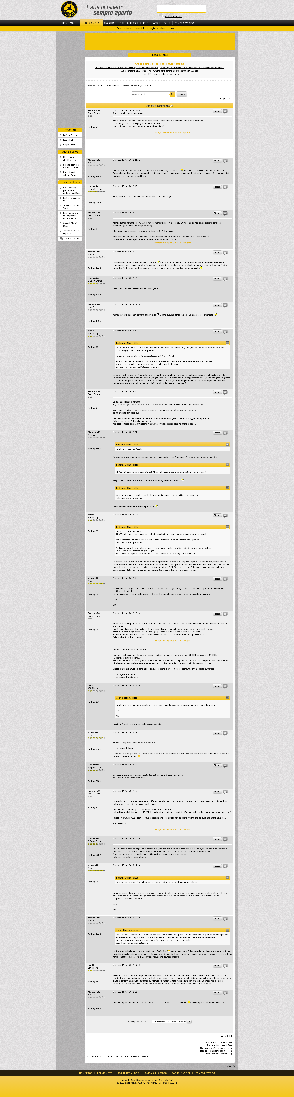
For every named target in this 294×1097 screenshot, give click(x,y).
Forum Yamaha (112, 85)
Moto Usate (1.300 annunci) (70, 158)
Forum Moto (91, 22)
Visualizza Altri (72, 238)
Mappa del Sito (128, 1080)
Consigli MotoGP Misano (70, 224)
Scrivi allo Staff (166, 1080)
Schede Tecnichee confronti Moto (71, 166)
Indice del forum (94, 85)
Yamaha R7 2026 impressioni (71, 232)
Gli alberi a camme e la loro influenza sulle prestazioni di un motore (126, 67)
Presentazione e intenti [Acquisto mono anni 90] (70, 215)
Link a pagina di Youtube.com (126, 674)
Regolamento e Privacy (147, 1080)
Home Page (68, 22)
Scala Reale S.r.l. (132, 1082)
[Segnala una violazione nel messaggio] (225, 111)
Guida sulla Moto (137, 22)
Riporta (217, 111)
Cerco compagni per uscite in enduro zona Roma (72, 190)
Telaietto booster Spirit (71, 206)
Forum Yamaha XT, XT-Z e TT (137, 85)
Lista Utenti (68, 140)
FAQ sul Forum (70, 135)
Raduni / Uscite (161, 22)
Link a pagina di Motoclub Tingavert (142, 366)
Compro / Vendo (184, 22)
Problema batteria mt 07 (71, 199)
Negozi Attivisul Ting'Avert (69, 173)
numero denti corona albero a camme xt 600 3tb (175, 70)
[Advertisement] (159, 41)
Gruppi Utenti (69, 144)
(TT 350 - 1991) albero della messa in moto (159, 74)
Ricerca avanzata (173, 16)
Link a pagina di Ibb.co (123, 748)
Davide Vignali (150, 1082)
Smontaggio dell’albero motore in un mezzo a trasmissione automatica (192, 67)
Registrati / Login (114, 22)
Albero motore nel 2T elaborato (136, 70)
